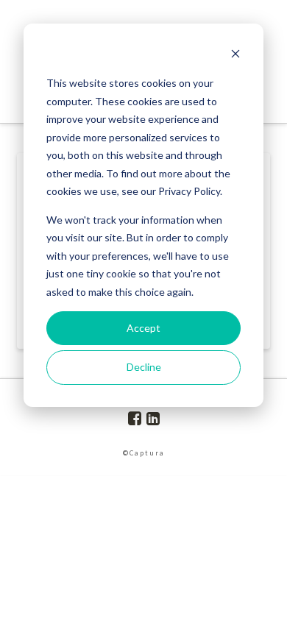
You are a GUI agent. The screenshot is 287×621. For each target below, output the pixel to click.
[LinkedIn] (153, 418)
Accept (143, 328)
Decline (144, 367)
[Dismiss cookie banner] (235, 55)
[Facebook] (134, 418)
